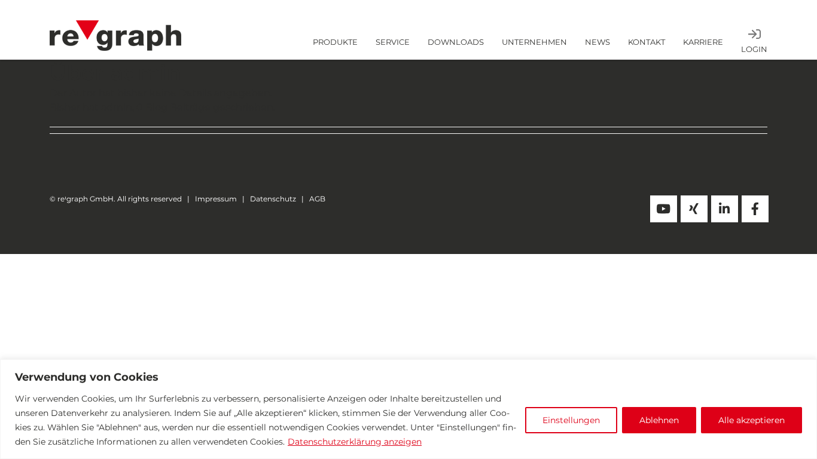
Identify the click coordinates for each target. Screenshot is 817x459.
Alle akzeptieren (751, 420)
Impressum (216, 198)
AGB (317, 198)
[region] (408, 409)
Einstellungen (571, 420)
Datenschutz (273, 198)
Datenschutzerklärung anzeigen (355, 441)
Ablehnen (659, 420)
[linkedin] (724, 208)
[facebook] (755, 208)
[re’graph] (115, 24)
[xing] (694, 208)
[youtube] (663, 208)
